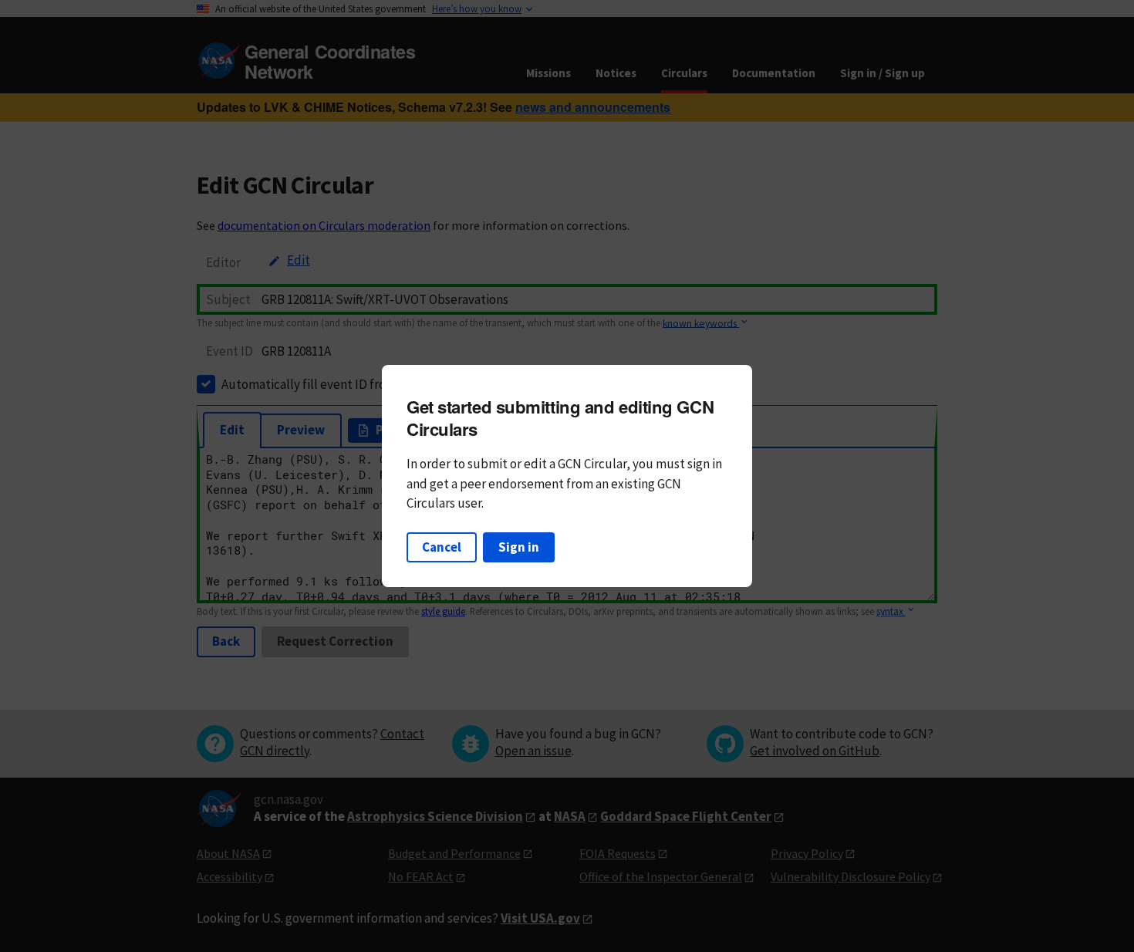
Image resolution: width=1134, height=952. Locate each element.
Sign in (518, 546)
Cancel (441, 546)
